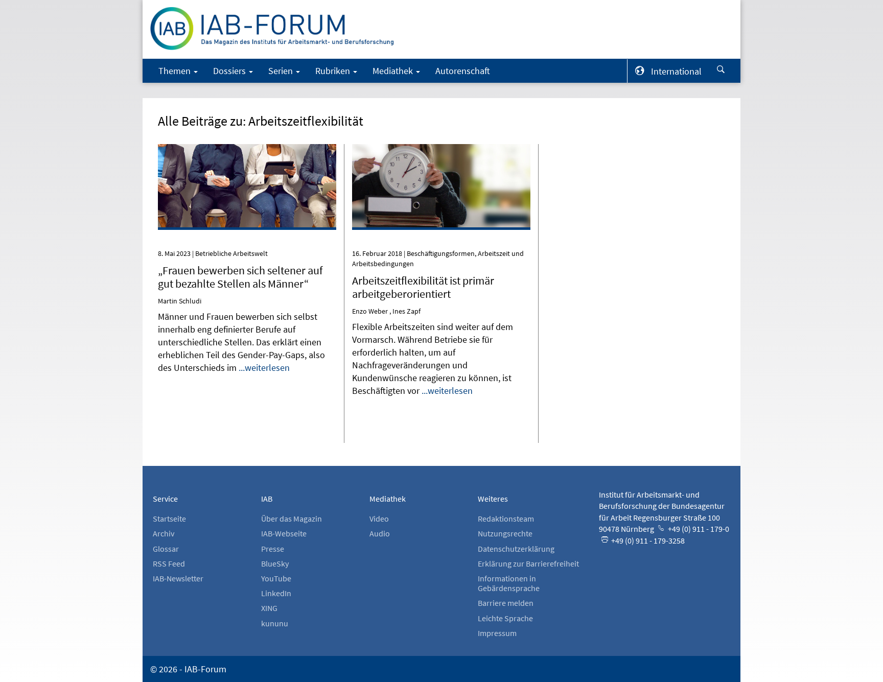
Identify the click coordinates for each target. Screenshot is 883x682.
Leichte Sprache (505, 618)
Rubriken (333, 71)
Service (165, 498)
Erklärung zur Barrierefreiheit (528, 563)
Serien (281, 71)
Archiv (163, 533)
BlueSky (275, 563)
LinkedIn (276, 593)
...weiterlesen (264, 367)
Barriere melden (505, 603)
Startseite (169, 518)
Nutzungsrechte (505, 533)
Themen (175, 71)
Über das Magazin (291, 518)
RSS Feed (169, 563)
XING (269, 608)
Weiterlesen (247, 158)
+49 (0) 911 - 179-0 (697, 529)
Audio (379, 533)
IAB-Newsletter (178, 578)
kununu (274, 623)
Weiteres (493, 498)
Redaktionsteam (506, 518)
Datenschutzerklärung (516, 549)
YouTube (276, 578)
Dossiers (230, 71)
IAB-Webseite (284, 533)
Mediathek (394, 71)
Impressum (497, 633)
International (676, 71)
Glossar (166, 549)
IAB (266, 498)
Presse (272, 549)
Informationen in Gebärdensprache (509, 583)
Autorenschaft (462, 71)
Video (379, 518)
